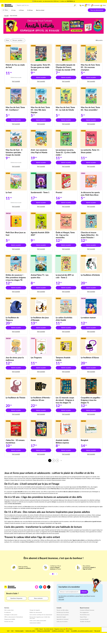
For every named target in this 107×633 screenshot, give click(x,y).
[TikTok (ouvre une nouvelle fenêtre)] (48, 587)
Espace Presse (83, 617)
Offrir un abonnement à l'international (13, 617)
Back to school (40, 10)
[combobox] (44, 5)
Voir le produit (19, 81)
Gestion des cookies (30, 630)
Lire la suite (61, 599)
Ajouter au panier (43, 78)
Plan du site (97, 630)
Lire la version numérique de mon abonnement (41, 614)
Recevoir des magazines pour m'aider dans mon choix (40, 618)
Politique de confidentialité (43, 630)
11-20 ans (30, 10)
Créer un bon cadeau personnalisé (38, 620)
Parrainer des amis (8, 621)
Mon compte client (9, 610)
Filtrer (7, 40)
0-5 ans (13, 10)
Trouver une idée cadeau (62, 610)
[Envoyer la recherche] (75, 5)
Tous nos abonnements (96, 10)
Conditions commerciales (58, 630)
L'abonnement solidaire (35, 622)
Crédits (67, 630)
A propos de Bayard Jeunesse (87, 610)
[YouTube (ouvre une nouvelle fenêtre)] (44, 587)
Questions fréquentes (16, 598)
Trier (17, 40)
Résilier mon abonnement (36, 612)
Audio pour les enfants (62, 621)
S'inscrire (84, 591)
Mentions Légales (19, 630)
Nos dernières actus (85, 614)
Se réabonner (7, 612)
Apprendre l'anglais (61, 617)
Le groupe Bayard (84, 619)
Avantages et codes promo (10, 614)
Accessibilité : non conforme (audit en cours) (82, 630)
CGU (12, 630)
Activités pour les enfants (63, 612)
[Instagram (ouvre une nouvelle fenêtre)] (36, 587)
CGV (8, 630)
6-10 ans (21, 10)
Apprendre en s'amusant (62, 619)
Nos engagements (84, 612)
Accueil (6, 15)
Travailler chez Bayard (85, 621)
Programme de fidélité (9, 619)
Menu (6, 10)
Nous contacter (38, 598)
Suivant (61, 460)
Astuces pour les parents (63, 614)
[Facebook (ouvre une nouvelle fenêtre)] (40, 587)
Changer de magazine (35, 610)
